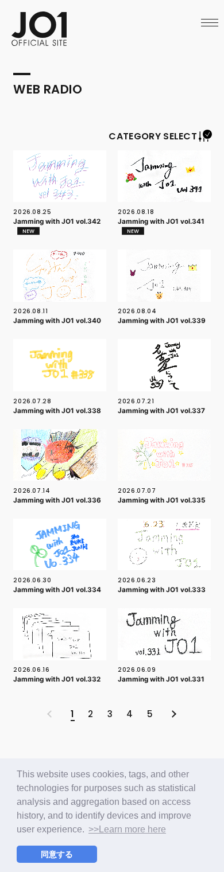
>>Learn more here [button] (127, 829)
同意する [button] (57, 854)
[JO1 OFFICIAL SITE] (39, 42)
